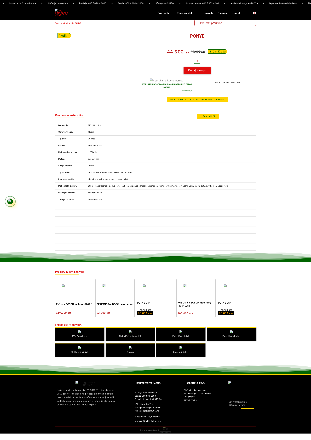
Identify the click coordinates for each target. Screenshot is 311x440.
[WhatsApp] (225, 89)
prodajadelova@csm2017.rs (148, 407)
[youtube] (253, 411)
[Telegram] (230, 89)
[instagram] (248, 411)
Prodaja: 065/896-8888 (146, 392)
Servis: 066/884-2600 (145, 396)
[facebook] (243, 411)
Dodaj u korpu (197, 70)
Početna (58, 23)
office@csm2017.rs (144, 404)
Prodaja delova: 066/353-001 (148, 399)
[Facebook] (220, 89)
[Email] (235, 89)
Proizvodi (68, 23)
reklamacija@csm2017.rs (147, 411)
